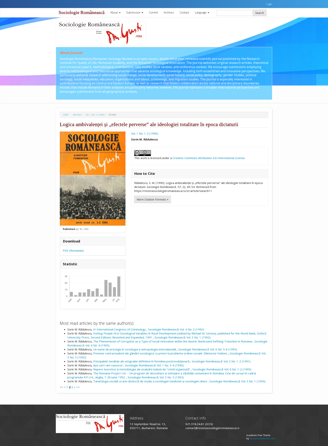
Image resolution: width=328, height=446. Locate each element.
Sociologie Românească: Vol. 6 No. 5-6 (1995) (207, 349)
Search (259, 13)
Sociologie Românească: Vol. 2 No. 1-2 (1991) (221, 361)
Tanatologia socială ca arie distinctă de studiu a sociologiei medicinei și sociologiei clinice (150, 381)
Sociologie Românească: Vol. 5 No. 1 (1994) (237, 381)
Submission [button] (133, 12)
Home (66, 114)
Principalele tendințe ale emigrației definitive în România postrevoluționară (141, 361)
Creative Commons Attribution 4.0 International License (209, 158)
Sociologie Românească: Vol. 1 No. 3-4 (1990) (154, 365)
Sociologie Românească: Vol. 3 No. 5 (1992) (156, 377)
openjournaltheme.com (262, 438)
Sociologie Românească (82, 12)
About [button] (114, 12)
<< (61, 387)
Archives (169, 12)
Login (269, 4)
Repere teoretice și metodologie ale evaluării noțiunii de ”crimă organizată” (142, 369)
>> (78, 387)
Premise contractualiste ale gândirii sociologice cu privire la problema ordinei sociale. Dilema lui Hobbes (160, 353)
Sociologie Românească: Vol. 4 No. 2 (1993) (176, 329)
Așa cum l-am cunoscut (108, 365)
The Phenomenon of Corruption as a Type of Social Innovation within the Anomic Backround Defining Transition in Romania (173, 341)
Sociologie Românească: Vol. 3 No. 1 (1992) (183, 337)
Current (153, 12)
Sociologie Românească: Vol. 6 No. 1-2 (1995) (221, 369)
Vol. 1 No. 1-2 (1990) (95, 114)
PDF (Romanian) (73, 250)
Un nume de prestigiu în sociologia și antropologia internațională (135, 349)
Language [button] (201, 12)
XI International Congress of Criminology (120, 329)
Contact (184, 12)
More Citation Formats (152, 199)
